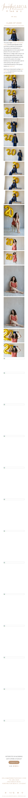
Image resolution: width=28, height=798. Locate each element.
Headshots (14, 25)
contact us (11, 66)
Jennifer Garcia (13, 796)
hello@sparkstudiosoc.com (14, 778)
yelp (11, 11)
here (12, 72)
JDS (25, 796)
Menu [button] (15, 16)
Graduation (7, 25)
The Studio (21, 25)
